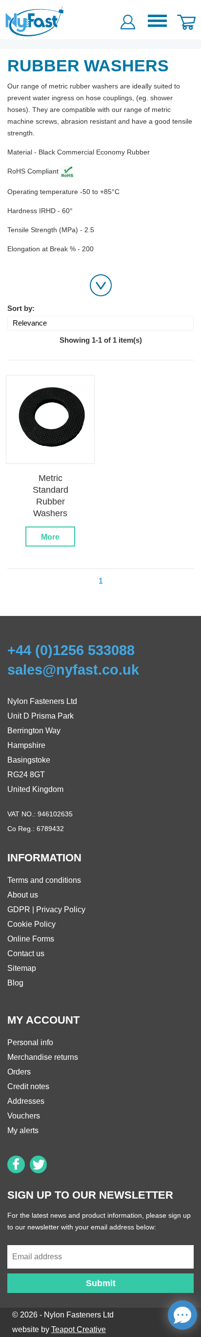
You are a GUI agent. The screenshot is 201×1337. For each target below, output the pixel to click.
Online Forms (30, 939)
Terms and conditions (44, 880)
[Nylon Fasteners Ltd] (35, 21)
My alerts (23, 1130)
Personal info (30, 1042)
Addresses (25, 1101)
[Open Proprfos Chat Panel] (182, 1315)
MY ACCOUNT (43, 1020)
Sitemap (21, 968)
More (50, 537)
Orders (19, 1072)
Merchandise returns (42, 1057)
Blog (15, 983)
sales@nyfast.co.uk (73, 670)
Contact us (25, 953)
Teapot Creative (78, 1329)
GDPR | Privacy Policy (46, 909)
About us (22, 895)
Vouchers (23, 1116)
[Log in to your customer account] (127, 19)
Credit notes (28, 1086)
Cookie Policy (31, 924)
